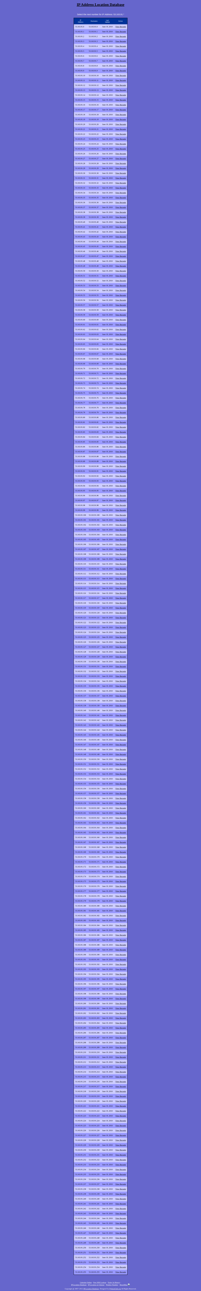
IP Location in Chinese (96, 1285)
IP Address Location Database (100, 4)
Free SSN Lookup (99, 1282)
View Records (120, 27)
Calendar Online (86, 1282)
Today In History (114, 1282)
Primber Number (112, 1285)
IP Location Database (79, 1285)
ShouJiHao (123, 1285)
